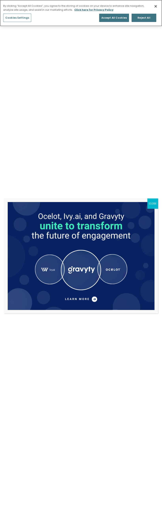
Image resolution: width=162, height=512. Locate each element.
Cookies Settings (17, 18)
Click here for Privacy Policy (93, 10)
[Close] (155, 6)
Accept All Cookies (114, 18)
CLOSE (152, 203)
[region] (81, 13)
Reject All (144, 18)
